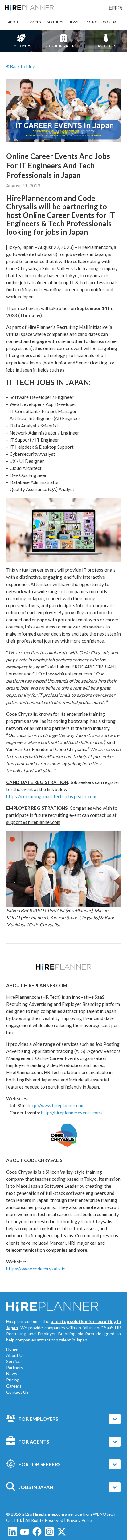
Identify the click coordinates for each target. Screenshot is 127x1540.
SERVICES (33, 22)
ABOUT (14, 22)
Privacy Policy (80, 1520)
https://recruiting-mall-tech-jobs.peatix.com (51, 796)
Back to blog (27, 66)
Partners (14, 1367)
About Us (15, 1355)
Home (12, 1349)
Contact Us (17, 1392)
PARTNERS (54, 22)
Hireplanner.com (48, 1514)
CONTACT (111, 22)
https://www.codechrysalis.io (36, 1268)
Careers (14, 1385)
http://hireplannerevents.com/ (72, 1112)
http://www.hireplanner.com (56, 1105)
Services (14, 1361)
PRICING (90, 22)
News (11, 1373)
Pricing (12, 1379)
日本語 (115, 7)
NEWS (73, 22)
